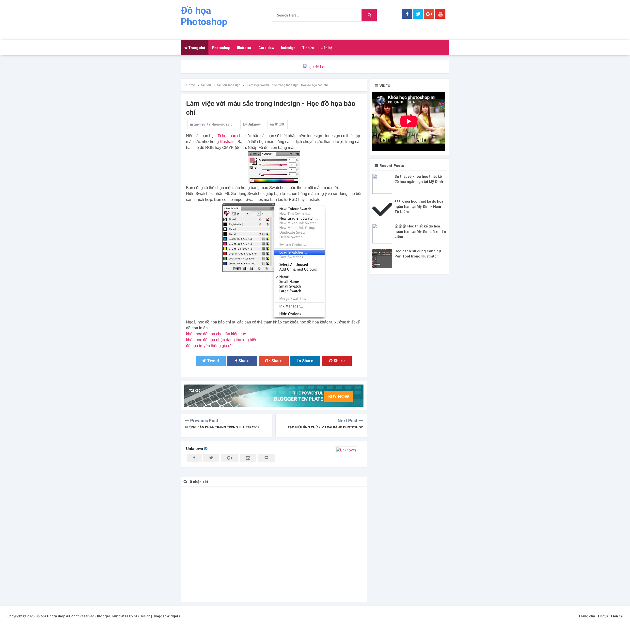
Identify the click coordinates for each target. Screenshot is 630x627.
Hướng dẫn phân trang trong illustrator (222, 427)
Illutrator (244, 48)
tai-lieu (199, 124)
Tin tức (308, 48)
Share (244, 360)
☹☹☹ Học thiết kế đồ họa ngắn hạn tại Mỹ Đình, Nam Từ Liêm (420, 231)
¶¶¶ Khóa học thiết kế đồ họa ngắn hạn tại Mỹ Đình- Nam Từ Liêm (418, 206)
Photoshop (221, 48)
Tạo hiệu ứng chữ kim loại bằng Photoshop (325, 427)
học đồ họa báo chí (225, 136)
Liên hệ (326, 48)
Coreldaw (266, 48)
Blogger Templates (112, 616)
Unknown (194, 448)
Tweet (213, 360)
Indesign (288, 48)
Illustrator (228, 142)
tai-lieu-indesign (221, 124)
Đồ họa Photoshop (204, 16)
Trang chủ (196, 48)
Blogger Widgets (166, 616)
